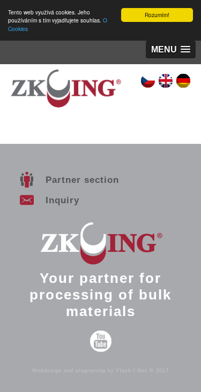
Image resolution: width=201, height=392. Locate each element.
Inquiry (62, 200)
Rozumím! (157, 15)
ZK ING (66, 95)
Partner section (82, 179)
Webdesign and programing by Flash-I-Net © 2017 (100, 370)
